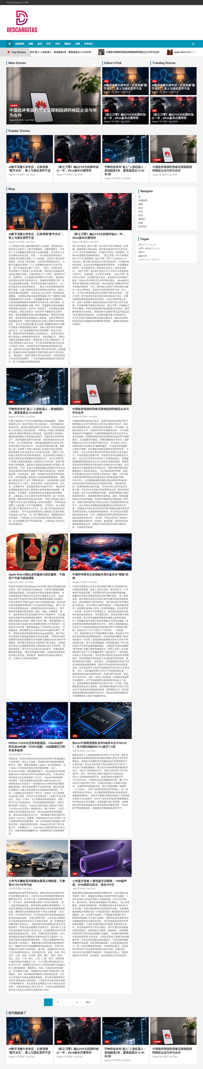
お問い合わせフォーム (149, 248)
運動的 (67, 43)
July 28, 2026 (15, 754)
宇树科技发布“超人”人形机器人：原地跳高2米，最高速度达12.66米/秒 (125, 170)
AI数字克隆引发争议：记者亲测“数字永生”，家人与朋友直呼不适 (125, 87)
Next (88, 1002)
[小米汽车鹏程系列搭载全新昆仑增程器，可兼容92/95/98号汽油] (37, 858)
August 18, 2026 (111, 92)
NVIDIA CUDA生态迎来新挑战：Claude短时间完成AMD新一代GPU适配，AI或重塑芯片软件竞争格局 (37, 746)
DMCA (141, 252)
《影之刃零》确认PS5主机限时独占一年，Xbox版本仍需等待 (125, 116)
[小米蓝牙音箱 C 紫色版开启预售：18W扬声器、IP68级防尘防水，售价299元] (101, 858)
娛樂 (77, 43)
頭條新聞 (19, 43)
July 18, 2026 (78, 888)
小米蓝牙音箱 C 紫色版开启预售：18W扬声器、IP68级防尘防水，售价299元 (99, 882)
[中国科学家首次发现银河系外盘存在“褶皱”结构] (101, 552)
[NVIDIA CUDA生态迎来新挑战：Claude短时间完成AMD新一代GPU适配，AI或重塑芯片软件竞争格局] (37, 720)
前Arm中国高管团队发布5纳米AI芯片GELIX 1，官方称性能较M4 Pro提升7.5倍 (99, 744)
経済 (40, 43)
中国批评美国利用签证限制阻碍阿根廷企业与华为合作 (172, 168)
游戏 (106, 111)
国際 (31, 43)
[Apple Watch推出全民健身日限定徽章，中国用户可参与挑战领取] (37, 552)
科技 (57, 43)
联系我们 (88, 43)
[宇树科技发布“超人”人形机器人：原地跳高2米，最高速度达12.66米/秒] (37, 386)
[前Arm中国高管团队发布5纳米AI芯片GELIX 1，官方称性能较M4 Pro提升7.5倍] (101, 720)
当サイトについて (147, 244)
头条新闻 (13, 105)
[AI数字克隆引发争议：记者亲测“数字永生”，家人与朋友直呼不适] (37, 211)
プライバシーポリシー (149, 259)
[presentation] (94, 63)
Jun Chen (29, 120)
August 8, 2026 (16, 120)
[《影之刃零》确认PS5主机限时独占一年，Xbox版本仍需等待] (101, 211)
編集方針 (142, 256)
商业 (11, 874)
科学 (49, 43)
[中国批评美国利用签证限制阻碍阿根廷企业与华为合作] (101, 386)
